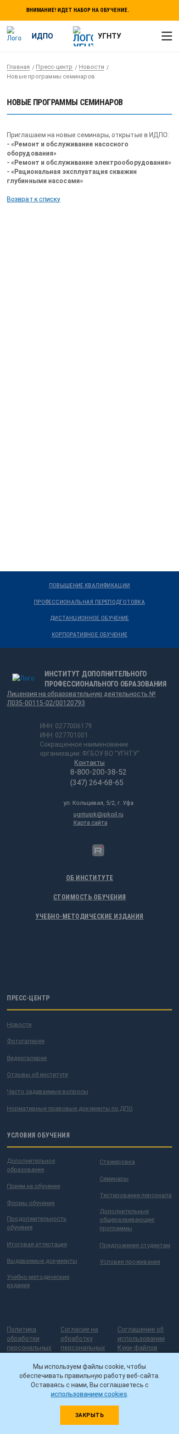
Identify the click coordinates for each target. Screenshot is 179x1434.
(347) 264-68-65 (96, 782)
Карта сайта (90, 822)
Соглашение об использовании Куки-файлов (141, 1338)
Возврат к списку (34, 199)
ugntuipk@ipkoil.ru (98, 814)
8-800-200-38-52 (98, 772)
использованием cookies (89, 1394)
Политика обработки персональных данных (29, 1343)
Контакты (89, 762)
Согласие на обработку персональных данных (83, 1343)
